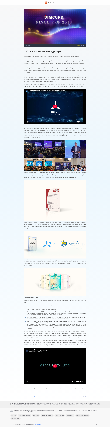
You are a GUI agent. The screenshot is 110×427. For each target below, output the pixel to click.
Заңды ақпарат (70, 415)
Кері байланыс (38, 424)
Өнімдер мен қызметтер (47, 415)
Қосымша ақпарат (15, 418)
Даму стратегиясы (60, 415)
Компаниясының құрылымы (82, 415)
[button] (81, 45)
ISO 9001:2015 (31, 411)
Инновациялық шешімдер (24, 415)
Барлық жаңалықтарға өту (29, 396)
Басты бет (13, 415)
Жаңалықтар (36, 415)
